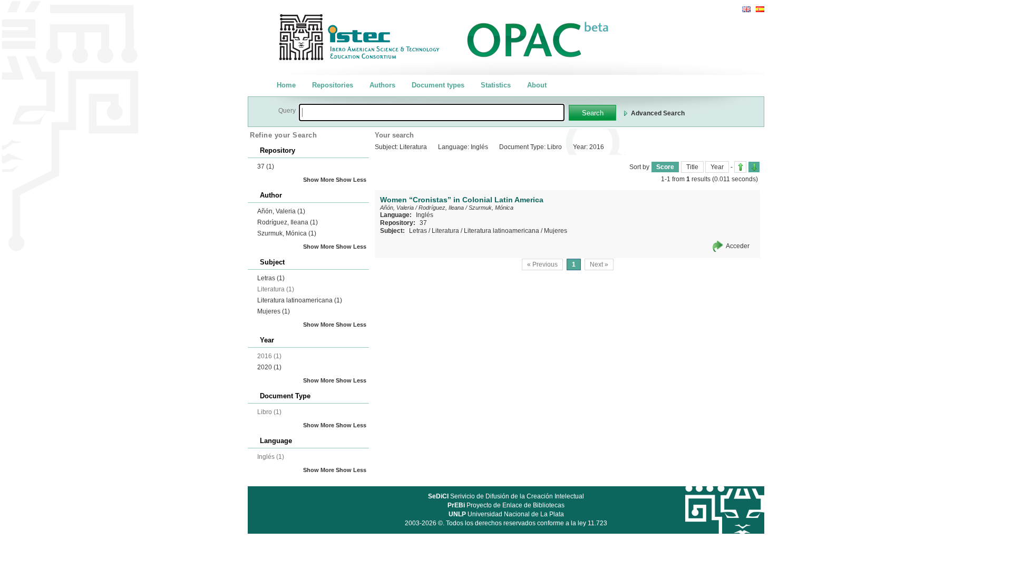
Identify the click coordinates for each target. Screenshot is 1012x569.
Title (692, 167)
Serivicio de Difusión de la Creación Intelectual (506, 496)
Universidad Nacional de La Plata (506, 514)
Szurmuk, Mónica (286, 233)
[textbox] (432, 112)
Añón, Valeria (281, 211)
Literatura (445, 230)
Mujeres (273, 311)
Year (717, 167)
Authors (382, 85)
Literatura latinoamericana (299, 300)
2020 (269, 367)
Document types (438, 85)
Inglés (424, 215)
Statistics (496, 85)
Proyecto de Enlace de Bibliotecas (506, 505)
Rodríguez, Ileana (287, 222)
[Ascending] (740, 167)
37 (265, 166)
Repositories (332, 85)
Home (286, 85)
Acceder (738, 246)
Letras (271, 278)
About (537, 85)
